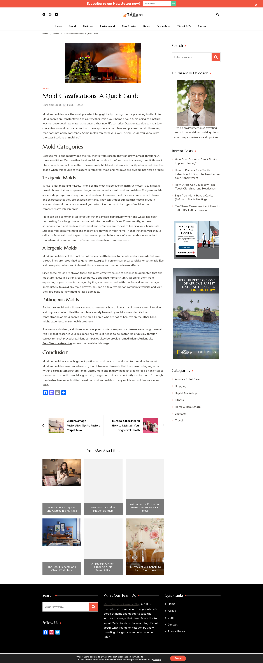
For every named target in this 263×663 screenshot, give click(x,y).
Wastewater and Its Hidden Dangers (103, 509)
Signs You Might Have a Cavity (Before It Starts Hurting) (194, 197)
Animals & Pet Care (187, 379)
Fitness (179, 400)
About (72, 26)
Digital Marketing (186, 393)
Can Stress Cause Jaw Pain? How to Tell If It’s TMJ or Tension (197, 208)
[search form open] (218, 14)
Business (88, 26)
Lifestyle (180, 413)
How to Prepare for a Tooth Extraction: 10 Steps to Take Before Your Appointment (197, 174)
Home (58, 26)
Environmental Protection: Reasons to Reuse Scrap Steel (145, 507)
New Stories (129, 26)
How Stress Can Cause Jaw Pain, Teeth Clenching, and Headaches (195, 186)
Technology (163, 26)
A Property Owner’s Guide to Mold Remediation (103, 567)
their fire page (51, 291)
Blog (171, 618)
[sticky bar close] (256, 5)
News (146, 26)
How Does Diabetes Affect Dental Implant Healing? (196, 161)
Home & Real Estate (188, 407)
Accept (178, 658)
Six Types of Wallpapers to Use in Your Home (145, 568)
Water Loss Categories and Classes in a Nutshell (62, 509)
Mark (45, 105)
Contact (203, 26)
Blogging (180, 386)
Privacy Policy (176, 631)
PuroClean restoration (57, 343)
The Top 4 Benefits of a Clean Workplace (61, 568)
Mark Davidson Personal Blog (122, 604)
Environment (107, 26)
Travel (179, 420)
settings (157, 659)
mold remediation (64, 240)
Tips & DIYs (184, 26)
